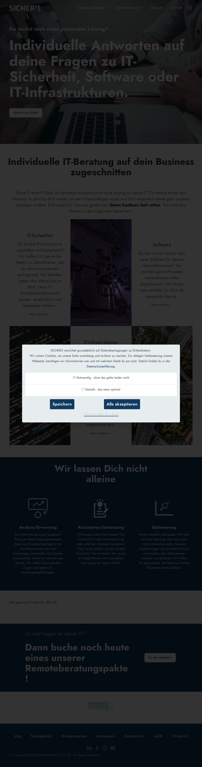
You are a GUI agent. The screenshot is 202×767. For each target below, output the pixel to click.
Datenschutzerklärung (101, 366)
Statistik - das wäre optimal (102, 389)
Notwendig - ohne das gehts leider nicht (102, 377)
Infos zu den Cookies (101, 414)
